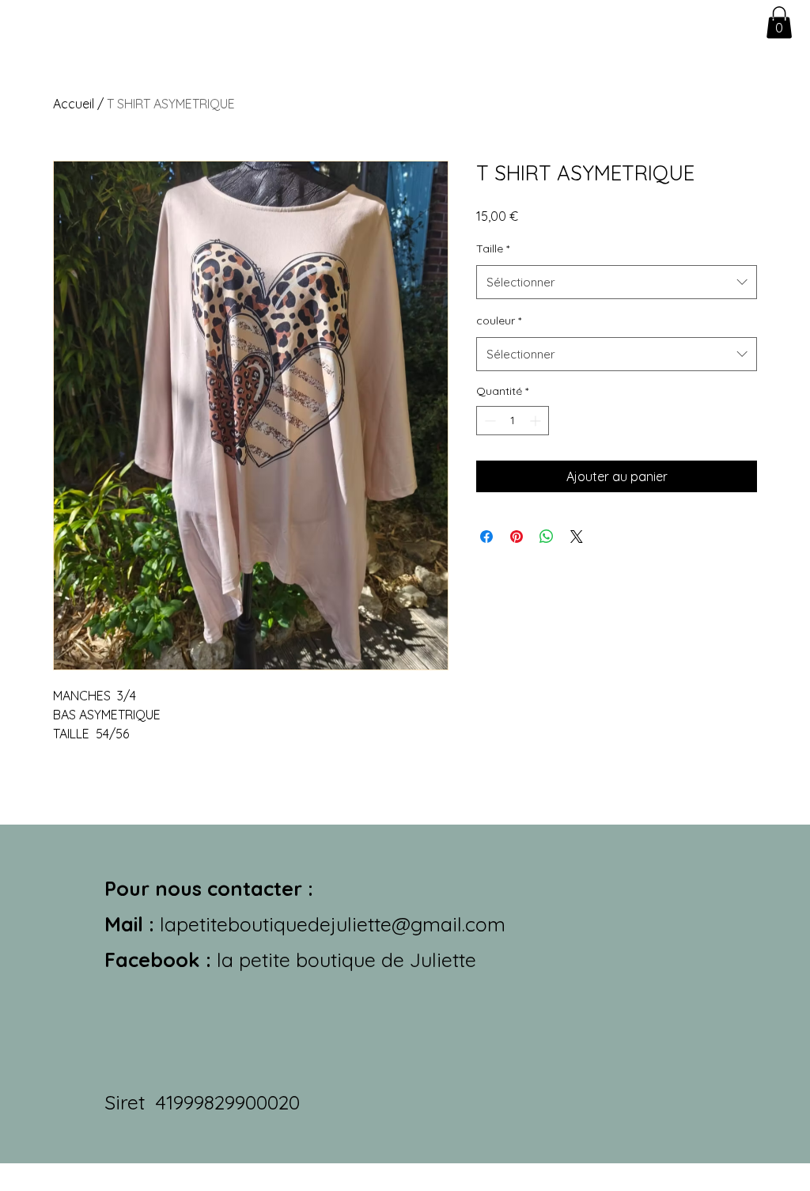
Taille (492, 248)
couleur (498, 320)
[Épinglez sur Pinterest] (516, 536)
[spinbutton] (512, 420)
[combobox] (616, 282)
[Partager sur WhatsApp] (546, 536)
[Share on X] (576, 536)
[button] (779, 22)
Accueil (73, 104)
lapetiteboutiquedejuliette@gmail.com (332, 924)
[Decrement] (488, 420)
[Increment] (537, 420)
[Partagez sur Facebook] (486, 536)
